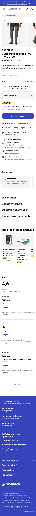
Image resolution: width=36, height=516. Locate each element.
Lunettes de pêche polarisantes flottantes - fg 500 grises (22, 253)
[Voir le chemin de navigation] (2, 21)
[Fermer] (32, 2)
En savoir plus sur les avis (10, 291)
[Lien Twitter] (7, 449)
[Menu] (4, 9)
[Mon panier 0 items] (31, 9)
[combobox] (18, 96)
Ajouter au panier (18, 116)
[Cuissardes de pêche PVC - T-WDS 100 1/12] (14, 35)
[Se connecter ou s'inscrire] (27, 9)
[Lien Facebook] (3, 449)
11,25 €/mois (8, 106)
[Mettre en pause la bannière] (29, 2)
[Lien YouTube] (11, 449)
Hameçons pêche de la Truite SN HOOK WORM (9, 251)
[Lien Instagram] (16, 449)
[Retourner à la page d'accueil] (16, 9)
